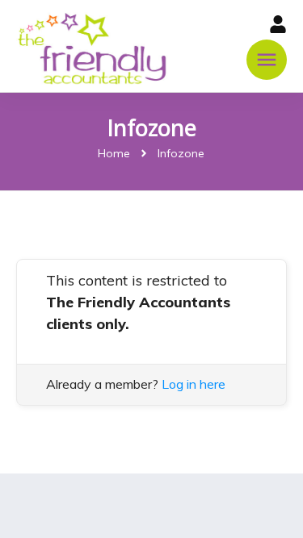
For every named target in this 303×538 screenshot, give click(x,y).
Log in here (193, 384)
